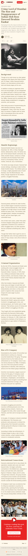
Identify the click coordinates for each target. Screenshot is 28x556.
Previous (6, 543)
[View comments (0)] (7, 41)
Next (23, 543)
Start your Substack (11, 551)
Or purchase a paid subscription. (14, 536)
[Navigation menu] (3, 2)
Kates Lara (7, 36)
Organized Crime (6, 6)
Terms (21, 547)
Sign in (25, 2)
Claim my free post (14, 533)
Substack (8, 554)
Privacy (17, 547)
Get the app (19, 551)
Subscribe (19, 2)
